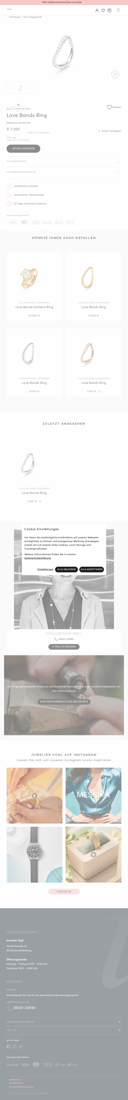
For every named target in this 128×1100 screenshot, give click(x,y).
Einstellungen (45, 569)
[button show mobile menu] (118, 10)
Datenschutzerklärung (37, 558)
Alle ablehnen (66, 569)
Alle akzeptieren (91, 569)
